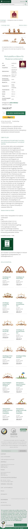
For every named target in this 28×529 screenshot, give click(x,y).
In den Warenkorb (15, 113)
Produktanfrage (15, 121)
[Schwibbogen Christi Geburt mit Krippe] (7, 348)
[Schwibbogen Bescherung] (7, 322)
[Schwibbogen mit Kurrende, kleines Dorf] (21, 322)
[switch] (3, 527)
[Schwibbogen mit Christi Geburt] (21, 269)
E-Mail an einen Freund (7, 123)
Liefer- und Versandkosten (7, 487)
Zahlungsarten (4, 494)
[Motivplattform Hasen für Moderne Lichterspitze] (21, 375)
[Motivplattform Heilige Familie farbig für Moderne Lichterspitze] (21, 401)
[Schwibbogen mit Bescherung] (7, 269)
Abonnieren (23, 451)
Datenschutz (18, 520)
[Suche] (25, 4)
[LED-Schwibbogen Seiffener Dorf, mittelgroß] (7, 375)
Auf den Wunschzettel (6, 121)
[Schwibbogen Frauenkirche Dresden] (7, 295)
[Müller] (14, 13)
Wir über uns (4, 502)
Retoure (2, 491)
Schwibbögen (3, 20)
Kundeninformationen (6, 505)
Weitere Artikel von (7, 210)
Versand (21, 528)
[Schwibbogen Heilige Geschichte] (21, 348)
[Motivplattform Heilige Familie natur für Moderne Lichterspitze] (7, 401)
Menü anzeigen (6, 1)
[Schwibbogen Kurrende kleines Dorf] (21, 295)
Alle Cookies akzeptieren (20, 525)
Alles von (23, 68)
